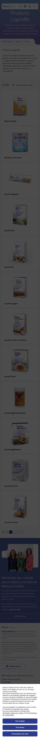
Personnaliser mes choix (20, 734)
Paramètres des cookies (21, 709)
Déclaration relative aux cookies (13, 713)
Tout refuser (20, 727)
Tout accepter (20, 721)
